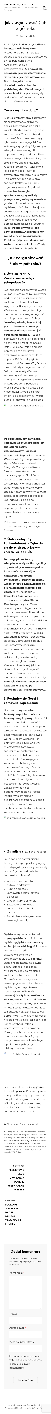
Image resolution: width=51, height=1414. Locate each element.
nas (11, 48)
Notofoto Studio (18, 4)
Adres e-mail (17, 1327)
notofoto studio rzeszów (28, 1143)
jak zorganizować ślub (15, 1137)
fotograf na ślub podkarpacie (21, 1131)
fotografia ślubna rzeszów (33, 1134)
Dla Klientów (13, 1124)
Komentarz (16, 1272)
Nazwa (14, 1313)
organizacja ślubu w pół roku (19, 1146)
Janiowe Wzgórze (31, 363)
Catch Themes (40, 1408)
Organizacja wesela (29, 1124)
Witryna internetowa (21, 1342)
